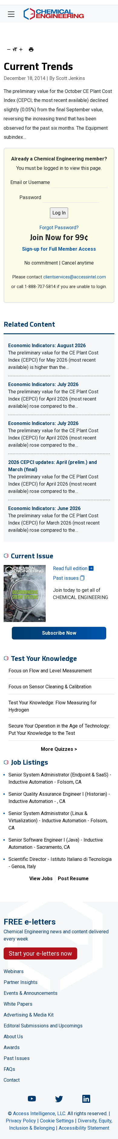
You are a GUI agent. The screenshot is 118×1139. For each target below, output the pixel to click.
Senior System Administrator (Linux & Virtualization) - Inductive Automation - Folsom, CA (57, 821)
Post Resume (73, 878)
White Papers (18, 1004)
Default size (15, 49)
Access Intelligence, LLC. (39, 1113)
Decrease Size (8, 49)
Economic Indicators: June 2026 (44, 508)
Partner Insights (21, 982)
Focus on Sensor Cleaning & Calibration (49, 687)
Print (31, 49)
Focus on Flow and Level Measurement (50, 671)
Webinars (14, 971)
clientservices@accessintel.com (74, 277)
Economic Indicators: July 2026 (43, 384)
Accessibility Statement (84, 1128)
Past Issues (17, 1058)
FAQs (9, 1069)
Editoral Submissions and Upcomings (43, 1026)
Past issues (66, 578)
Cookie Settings (57, 1121)
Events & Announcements (30, 993)
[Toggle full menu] (11, 14)
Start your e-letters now (40, 953)
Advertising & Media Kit (29, 1015)
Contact (12, 1080)
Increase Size (21, 49)
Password (30, 197)
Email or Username (30, 182)
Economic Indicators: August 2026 (47, 345)
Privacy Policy (21, 1121)
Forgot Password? (59, 227)
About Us (13, 1036)
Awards (12, 1047)
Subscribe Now (59, 633)
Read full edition (71, 568)
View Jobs (41, 878)
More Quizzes (57, 749)
